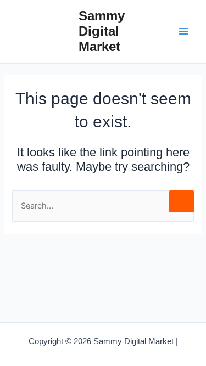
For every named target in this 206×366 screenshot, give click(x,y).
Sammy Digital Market (102, 31)
